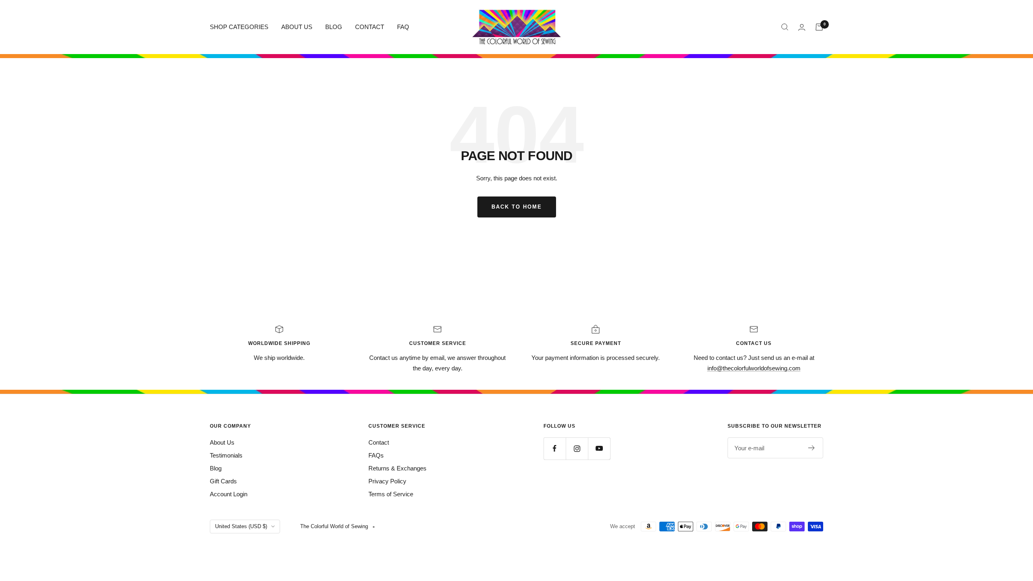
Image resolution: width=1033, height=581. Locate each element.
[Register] (811, 448)
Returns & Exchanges (397, 468)
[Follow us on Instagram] (577, 448)
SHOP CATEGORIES (239, 26)
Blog (216, 468)
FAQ (403, 26)
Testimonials (226, 455)
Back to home (516, 207)
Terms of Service (390, 494)
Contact (378, 442)
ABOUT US (296, 26)
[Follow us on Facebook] (555, 448)
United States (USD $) (241, 526)
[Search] (784, 27)
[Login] (801, 27)
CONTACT (369, 26)
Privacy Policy (387, 481)
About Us (222, 442)
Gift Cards (223, 481)
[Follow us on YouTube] (599, 448)
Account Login (228, 494)
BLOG (333, 26)
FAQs (376, 455)
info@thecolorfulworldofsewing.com (754, 368)
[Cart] (819, 27)
